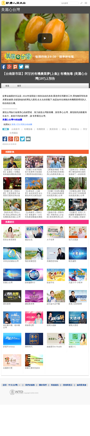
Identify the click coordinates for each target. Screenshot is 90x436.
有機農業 (41, 129)
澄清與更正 (67, 385)
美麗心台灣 (10, 10)
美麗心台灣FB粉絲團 (12, 119)
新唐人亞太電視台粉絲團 (21, 124)
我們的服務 (30, 385)
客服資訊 (55, 385)
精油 (64, 129)
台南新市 (15, 129)
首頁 (7, 86)
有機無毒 (28, 129)
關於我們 (43, 385)
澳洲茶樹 (53, 129)
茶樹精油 (74, 129)
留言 (19, 86)
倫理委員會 (81, 385)
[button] (45, 38)
